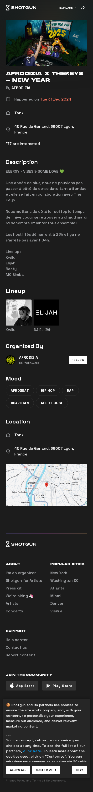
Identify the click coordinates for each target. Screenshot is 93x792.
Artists (12, 603)
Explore (66, 8)
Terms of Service (44, 780)
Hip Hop (48, 390)
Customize (44, 770)
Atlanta (57, 588)
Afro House (52, 403)
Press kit (14, 588)
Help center (17, 639)
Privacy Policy (16, 780)
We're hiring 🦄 (20, 595)
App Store (25, 686)
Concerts (14, 611)
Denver (56, 603)
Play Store (62, 686)
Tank (19, 434)
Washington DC (64, 580)
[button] (78, 360)
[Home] (21, 8)
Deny (79, 770)
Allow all (18, 770)
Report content (20, 655)
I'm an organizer (21, 572)
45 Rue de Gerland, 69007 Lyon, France (44, 451)
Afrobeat (20, 390)
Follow (78, 360)
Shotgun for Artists (24, 580)
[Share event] (83, 7)
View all (57, 611)
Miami (55, 595)
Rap (70, 390)
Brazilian (20, 403)
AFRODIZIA (20, 87)
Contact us (16, 647)
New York (58, 572)
